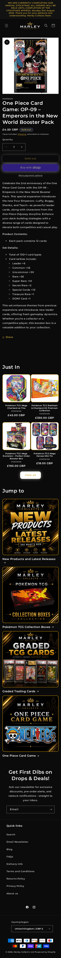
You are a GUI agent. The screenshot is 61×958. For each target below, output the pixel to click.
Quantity (7, 139)
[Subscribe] (50, 809)
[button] (6, 25)
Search (11, 834)
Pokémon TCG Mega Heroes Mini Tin (45, 454)
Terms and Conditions (20, 871)
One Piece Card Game (19, 755)
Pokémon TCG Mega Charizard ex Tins (16, 406)
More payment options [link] (31, 175)
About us (12, 893)
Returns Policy (16, 878)
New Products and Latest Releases (28, 559)
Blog (9, 849)
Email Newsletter (17, 841)
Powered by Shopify (45, 952)
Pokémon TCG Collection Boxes (26, 627)
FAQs (10, 856)
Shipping (22, 134)
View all (30, 475)
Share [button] (9, 337)
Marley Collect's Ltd (24, 952)
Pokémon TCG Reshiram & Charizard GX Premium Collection (44, 408)
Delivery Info (15, 864)
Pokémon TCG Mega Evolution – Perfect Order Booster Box (16, 456)
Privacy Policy (15, 886)
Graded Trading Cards (18, 691)
